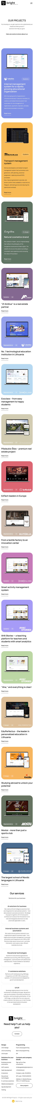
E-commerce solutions (7, 1081)
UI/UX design (4, 1047)
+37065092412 (20, 1070)
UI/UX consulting (6, 1050)
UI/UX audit (4, 1053)
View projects (24, 1085)
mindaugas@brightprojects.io (24, 1067)
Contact (17, 1034)
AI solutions (4, 1073)
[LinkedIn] (13, 1101)
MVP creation (5, 1067)
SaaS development (6, 1070)
